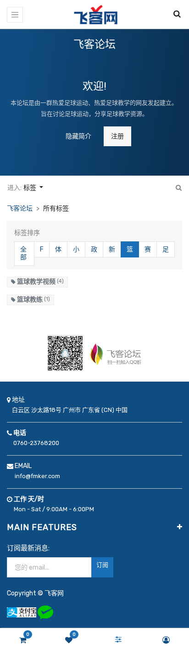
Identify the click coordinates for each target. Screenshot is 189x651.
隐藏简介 (78, 136)
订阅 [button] (102, 564)
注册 (117, 136)
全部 (23, 254)
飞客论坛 (20, 208)
